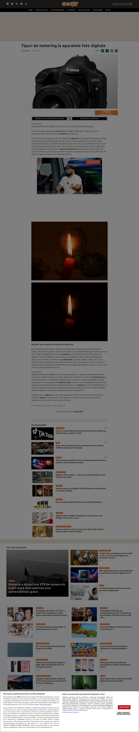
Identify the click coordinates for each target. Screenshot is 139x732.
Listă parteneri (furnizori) (70, 712)
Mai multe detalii (45, 704)
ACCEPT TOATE (124, 707)
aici (31, 719)
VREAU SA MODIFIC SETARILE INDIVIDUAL (124, 713)
